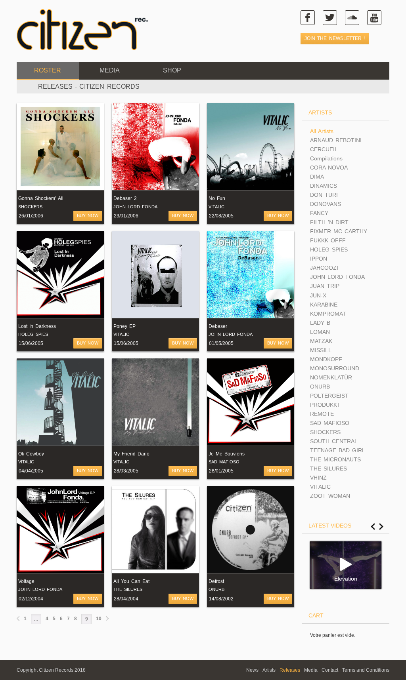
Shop (172, 70)
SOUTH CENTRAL (334, 441)
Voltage (26, 581)
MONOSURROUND (334, 368)
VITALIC (216, 206)
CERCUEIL (324, 149)
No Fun (217, 198)
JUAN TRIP (324, 286)
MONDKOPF (326, 359)
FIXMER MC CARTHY (338, 231)
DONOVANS (325, 204)
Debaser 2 (125, 198)
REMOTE (322, 414)
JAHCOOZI (324, 267)
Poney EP (124, 326)
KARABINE (323, 304)
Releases (290, 670)
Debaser (218, 326)
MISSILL (320, 350)
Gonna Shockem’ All (40, 198)
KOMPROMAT (328, 313)
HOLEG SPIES (33, 334)
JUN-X (318, 295)
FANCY (319, 213)
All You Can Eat (131, 581)
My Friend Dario (131, 453)
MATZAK (321, 341)
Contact (330, 670)
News (252, 670)
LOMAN (320, 332)
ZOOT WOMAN (330, 496)
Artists (269, 670)
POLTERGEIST (329, 395)
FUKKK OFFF (328, 240)
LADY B (320, 323)
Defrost (216, 581)
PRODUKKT (325, 405)
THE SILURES (127, 589)
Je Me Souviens (227, 453)
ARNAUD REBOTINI (336, 140)
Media (110, 70)
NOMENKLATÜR (331, 377)
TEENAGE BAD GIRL (337, 450)
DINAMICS (323, 186)
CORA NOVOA (329, 167)
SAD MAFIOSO (224, 461)
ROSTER (47, 70)
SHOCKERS (30, 206)
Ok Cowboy (31, 453)
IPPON (318, 258)
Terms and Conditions (365, 670)
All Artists (321, 131)
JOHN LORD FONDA (135, 206)
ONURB (216, 589)
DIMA (317, 176)
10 (99, 618)
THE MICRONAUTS (335, 459)
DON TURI (324, 195)
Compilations (326, 158)
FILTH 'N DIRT (329, 222)
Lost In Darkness (37, 326)
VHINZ (318, 477)
